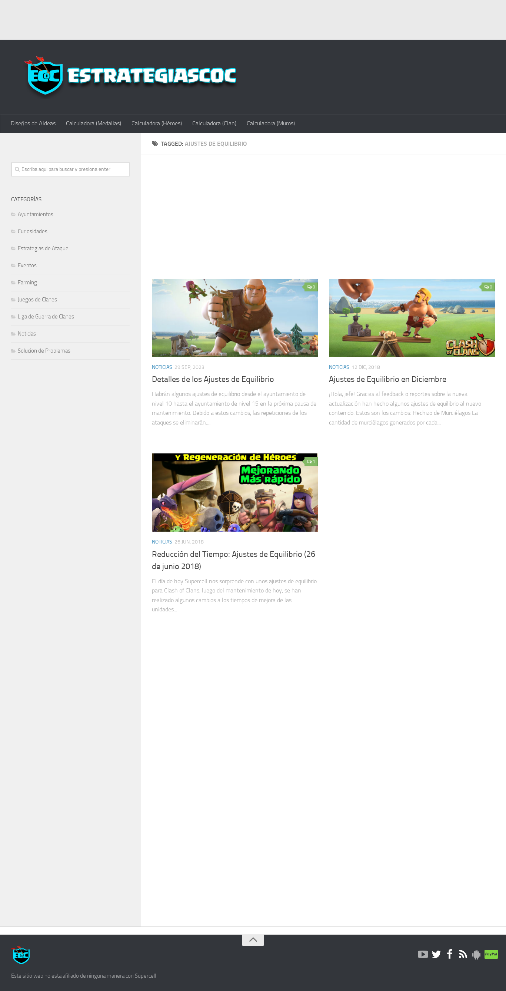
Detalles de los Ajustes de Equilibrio (213, 379)
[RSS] (463, 954)
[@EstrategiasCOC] (436, 954)
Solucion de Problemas (44, 350)
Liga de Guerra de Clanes (46, 316)
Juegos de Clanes (37, 299)
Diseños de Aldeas (33, 123)
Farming (27, 282)
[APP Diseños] (476, 954)
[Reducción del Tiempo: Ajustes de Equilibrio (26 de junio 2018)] (235, 492)
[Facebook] (450, 954)
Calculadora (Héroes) (157, 123)
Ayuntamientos (35, 214)
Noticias (162, 367)
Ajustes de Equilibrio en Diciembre (387, 379)
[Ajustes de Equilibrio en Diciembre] (412, 318)
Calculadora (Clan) (214, 123)
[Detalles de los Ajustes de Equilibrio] (235, 318)
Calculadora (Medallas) (93, 123)
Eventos (27, 265)
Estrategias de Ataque (43, 248)
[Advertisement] (253, 18)
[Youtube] (423, 954)
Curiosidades (32, 231)
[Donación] (490, 954)
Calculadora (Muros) (271, 123)
